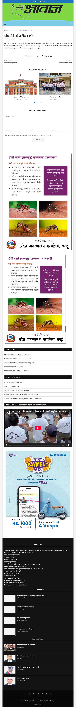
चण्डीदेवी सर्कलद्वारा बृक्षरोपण (54, 97)
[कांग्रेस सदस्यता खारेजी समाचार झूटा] (9, 609)
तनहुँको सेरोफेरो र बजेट (17, 382)
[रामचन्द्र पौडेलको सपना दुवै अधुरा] (9, 631)
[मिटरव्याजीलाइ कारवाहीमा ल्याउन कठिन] (9, 658)
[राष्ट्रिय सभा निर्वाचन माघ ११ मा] (21, 84)
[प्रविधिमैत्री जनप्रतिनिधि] (9, 681)
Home (6, 30)
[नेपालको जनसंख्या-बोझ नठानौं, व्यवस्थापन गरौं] (9, 670)
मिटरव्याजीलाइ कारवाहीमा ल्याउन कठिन (13, 358)
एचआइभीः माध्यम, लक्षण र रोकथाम (12, 371)
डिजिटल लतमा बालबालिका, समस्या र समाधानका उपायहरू (24, 394)
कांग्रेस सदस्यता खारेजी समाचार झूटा (25, 607)
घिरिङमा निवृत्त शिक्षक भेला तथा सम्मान (13, 354)
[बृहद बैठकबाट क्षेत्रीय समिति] (9, 620)
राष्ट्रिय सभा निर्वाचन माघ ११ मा (21, 97)
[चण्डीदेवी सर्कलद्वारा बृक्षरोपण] (55, 84)
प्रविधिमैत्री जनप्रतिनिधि (10, 367)
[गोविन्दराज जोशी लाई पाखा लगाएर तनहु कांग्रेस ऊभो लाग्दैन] (9, 598)
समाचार (13, 30)
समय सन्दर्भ (26, 390)
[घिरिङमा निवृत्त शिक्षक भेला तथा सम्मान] (9, 647)
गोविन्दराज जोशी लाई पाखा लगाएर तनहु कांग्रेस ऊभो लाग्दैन (30, 595)
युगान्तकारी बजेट (15, 386)
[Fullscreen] (69, 445)
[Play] (7, 445)
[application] (38, 428)
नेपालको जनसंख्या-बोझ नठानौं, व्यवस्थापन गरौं (15, 363)
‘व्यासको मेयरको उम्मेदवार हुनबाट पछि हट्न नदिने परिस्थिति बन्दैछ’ (26, 398)
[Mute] (66, 445)
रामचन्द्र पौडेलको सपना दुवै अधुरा (25, 629)
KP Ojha (6, 386)
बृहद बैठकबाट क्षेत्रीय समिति (23, 618)
